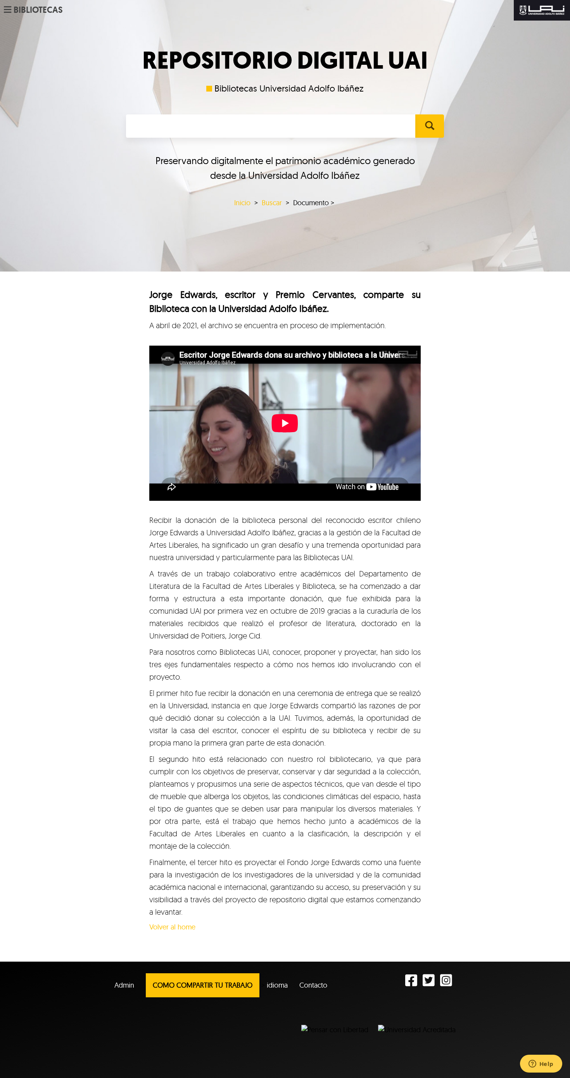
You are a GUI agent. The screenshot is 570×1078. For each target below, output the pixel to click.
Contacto (313, 985)
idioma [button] (277, 985)
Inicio (242, 202)
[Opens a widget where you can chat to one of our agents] (541, 1064)
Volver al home (172, 926)
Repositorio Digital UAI (285, 60)
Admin (124, 985)
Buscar (272, 202)
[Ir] (429, 126)
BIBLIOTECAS (38, 10)
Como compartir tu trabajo (202, 985)
